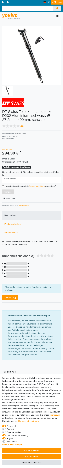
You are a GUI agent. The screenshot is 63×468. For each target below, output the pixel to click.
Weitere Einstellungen (12, 444)
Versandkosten (23, 205)
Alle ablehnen (31, 456)
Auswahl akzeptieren (31, 462)
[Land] (44, 2)
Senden (8, 192)
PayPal (10, 438)
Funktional (12, 441)
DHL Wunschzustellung (17, 435)
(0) (22, 126)
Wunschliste (10, 198)
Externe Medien (14, 432)
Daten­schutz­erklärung (28, 421)
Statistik (10, 429)
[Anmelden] (3, 2)
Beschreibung (10, 215)
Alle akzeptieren (31, 450)
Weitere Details (11, 232)
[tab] (31, 215)
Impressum (55, 415)
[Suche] (57, 8)
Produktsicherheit (12, 224)
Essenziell (11, 426)
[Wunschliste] (49, 2)
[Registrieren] (8, 2)
